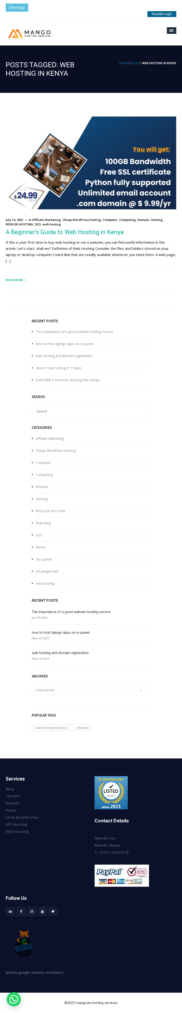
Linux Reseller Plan (22, 817)
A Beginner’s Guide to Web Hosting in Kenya (65, 232)
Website (83, 728)
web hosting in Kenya (51, 728)
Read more (14, 280)
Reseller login (162, 14)
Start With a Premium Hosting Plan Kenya (68, 380)
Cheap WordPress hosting (81, 220)
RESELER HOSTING (19, 224)
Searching (43, 523)
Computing (127, 220)
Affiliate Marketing (46, 220)
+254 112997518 (114, 852)
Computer (110, 220)
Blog (135, 63)
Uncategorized (47, 571)
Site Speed (44, 559)
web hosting (51, 224)
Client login (17, 7)
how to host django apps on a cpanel (64, 343)
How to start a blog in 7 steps (58, 368)
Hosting (157, 220)
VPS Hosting (16, 824)
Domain (143, 220)
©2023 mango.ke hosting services (91, 1003)
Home (123, 63)
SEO (38, 224)
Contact (13, 795)
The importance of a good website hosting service (74, 331)
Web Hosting (17, 831)
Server (41, 547)
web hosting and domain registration (64, 356)
